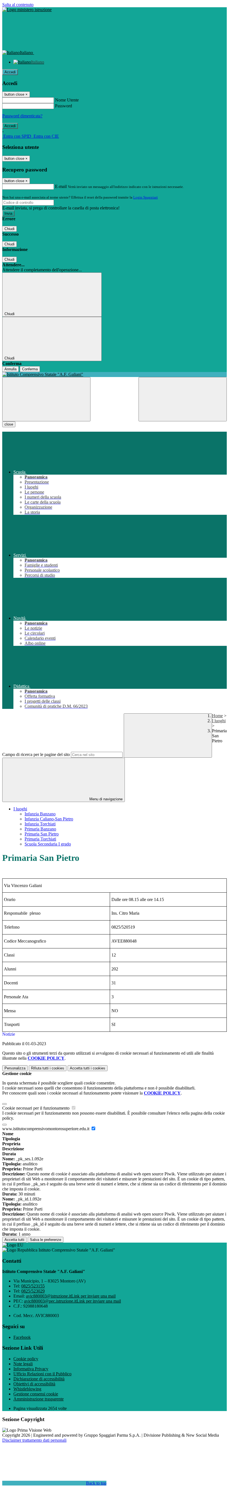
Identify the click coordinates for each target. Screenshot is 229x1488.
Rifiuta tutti (47, 1068)
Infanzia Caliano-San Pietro (49, 819)
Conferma (30, 369)
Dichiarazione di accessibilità (39, 1378)
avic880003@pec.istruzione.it (72, 1301)
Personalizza (14, 1068)
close (8, 424)
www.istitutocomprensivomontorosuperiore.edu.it (46, 1128)
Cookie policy (25, 1358)
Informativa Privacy (30, 1368)
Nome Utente (67, 100)
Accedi (10, 72)
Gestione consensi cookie (35, 1394)
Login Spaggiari (145, 197)
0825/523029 (33, 1291)
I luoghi (219, 720)
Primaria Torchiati (40, 839)
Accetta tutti (87, 1068)
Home (217, 715)
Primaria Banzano (40, 829)
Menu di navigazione (105, 799)
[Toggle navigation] (46, 399)
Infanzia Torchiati (40, 824)
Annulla (10, 369)
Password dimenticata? (22, 115)
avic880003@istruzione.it (71, 1296)
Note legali (23, 1363)
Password (63, 105)
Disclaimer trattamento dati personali (34, 1440)
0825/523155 (33, 1286)
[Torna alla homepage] (114, 374)
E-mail (61, 186)
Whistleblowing (27, 1388)
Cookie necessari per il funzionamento (36, 1108)
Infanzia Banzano (40, 813)
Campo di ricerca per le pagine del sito (36, 754)
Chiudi (9, 229)
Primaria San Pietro (42, 834)
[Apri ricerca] (183, 399)
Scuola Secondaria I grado (48, 844)
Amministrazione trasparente (38, 1399)
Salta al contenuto (18, 4)
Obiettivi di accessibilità (34, 1383)
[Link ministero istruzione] (27, 9)
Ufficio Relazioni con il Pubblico (42, 1373)
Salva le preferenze (45, 1240)
